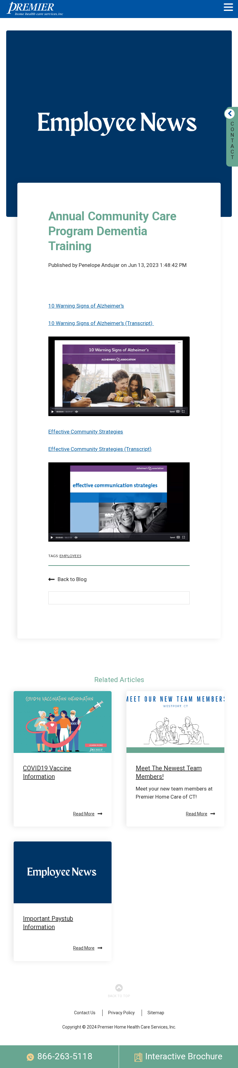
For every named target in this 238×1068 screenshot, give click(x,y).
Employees (70, 555)
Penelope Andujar (99, 265)
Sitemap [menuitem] (156, 1012)
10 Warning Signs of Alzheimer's (86, 306)
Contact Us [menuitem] (84, 1012)
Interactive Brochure (184, 1056)
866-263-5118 (64, 1056)
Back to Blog (72, 579)
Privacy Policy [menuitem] (121, 1012)
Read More (84, 813)
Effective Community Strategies (85, 432)
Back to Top (119, 996)
